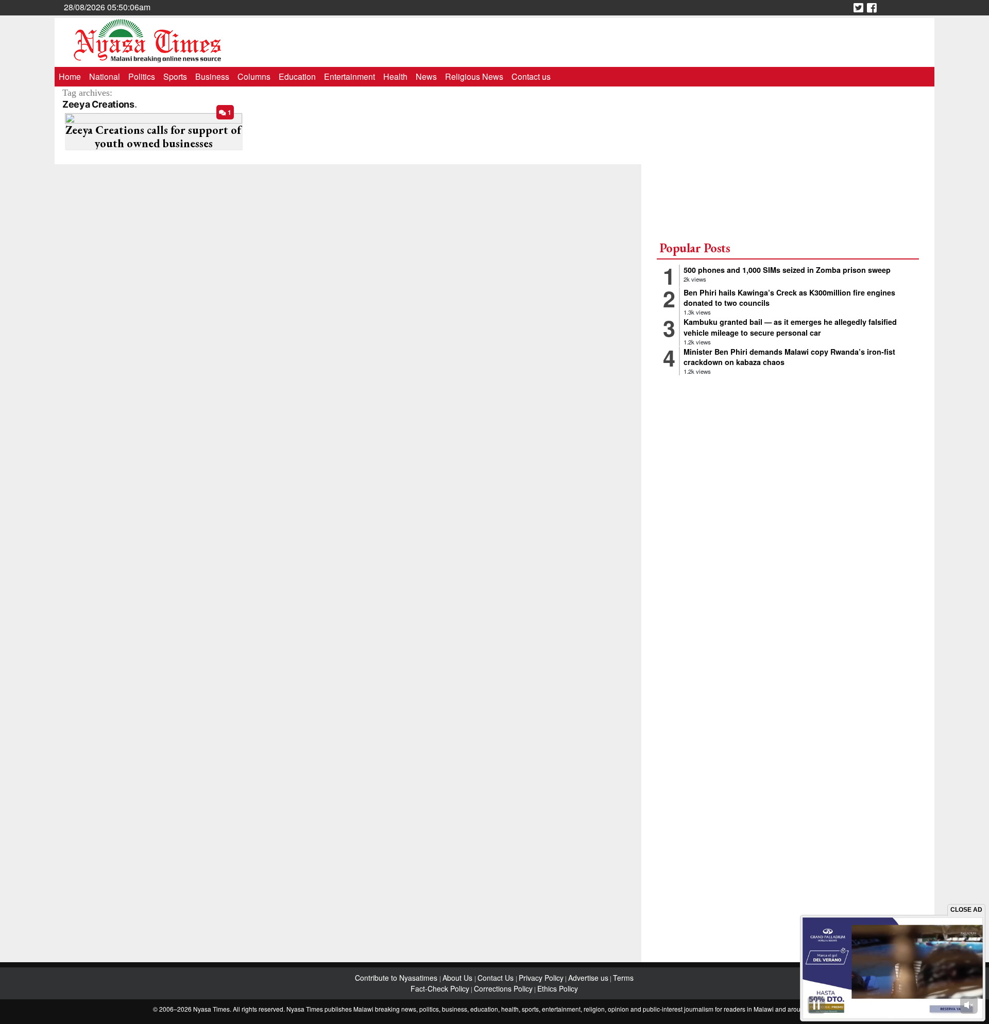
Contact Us (497, 978)
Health (395, 76)
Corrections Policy (503, 988)
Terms (623, 978)
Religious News (474, 76)
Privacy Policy (541, 978)
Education (297, 76)
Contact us (531, 76)
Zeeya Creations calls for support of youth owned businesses (153, 137)
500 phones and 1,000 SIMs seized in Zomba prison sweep (787, 270)
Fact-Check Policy (440, 988)
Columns (253, 76)
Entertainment (349, 76)
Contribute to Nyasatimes (397, 978)
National (104, 76)
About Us (458, 978)
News (426, 76)
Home (70, 76)
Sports (175, 76)
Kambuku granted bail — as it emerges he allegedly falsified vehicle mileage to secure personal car (790, 327)
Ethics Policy (557, 988)
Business (212, 76)
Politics (141, 76)
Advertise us (588, 978)
